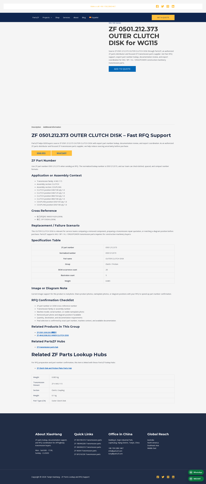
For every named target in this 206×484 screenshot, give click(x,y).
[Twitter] (162, 6)
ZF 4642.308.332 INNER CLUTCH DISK (53, 335)
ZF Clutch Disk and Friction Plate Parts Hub (54, 368)
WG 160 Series (115, 23)
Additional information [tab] (52, 127)
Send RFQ (41, 153)
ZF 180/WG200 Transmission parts (87, 443)
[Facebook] (157, 6)
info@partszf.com (115, 451)
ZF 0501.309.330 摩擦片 (47, 332)
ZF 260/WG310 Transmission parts (87, 447)
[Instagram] (167, 6)
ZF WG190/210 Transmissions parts (88, 440)
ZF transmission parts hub (47, 347)
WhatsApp (62, 153)
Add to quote (122, 68)
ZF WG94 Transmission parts (85, 451)
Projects (46, 17)
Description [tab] (36, 127)
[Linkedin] (173, 6)
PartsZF (35, 17)
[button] (51, 17)
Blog (84, 17)
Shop (57, 17)
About (76, 17)
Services (66, 17)
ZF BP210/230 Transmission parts (87, 454)
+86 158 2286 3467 (115, 448)
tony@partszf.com (115, 454)
